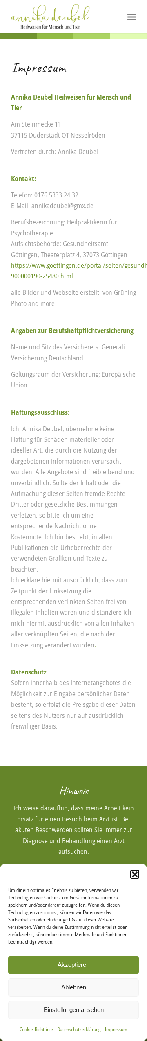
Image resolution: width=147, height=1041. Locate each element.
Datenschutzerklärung (79, 1029)
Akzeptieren (73, 964)
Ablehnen (73, 987)
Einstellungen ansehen (74, 1009)
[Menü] (131, 16)
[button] (135, 874)
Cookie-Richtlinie (36, 1029)
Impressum (116, 1029)
